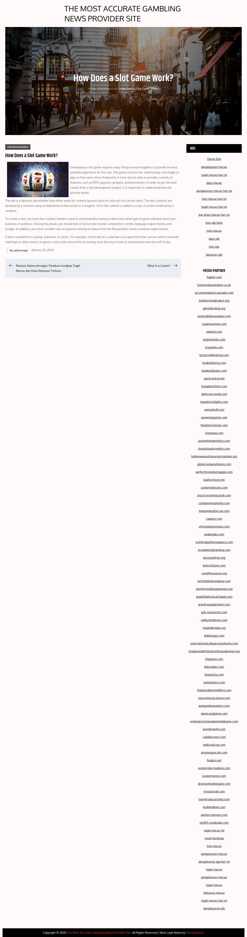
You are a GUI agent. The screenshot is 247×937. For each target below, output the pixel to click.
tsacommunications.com (214, 698)
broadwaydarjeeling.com (214, 550)
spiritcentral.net (214, 378)
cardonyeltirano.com (214, 487)
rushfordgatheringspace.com (214, 542)
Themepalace (195, 932)
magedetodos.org (214, 628)
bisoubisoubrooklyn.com (214, 448)
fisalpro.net (214, 760)
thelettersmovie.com (214, 425)
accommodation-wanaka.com (214, 293)
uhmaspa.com (214, 433)
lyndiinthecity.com (214, 363)
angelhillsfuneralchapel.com (214, 596)
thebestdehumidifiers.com (214, 690)
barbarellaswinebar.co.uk (214, 285)
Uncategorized (17, 146)
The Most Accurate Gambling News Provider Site (122, 13)
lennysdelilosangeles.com (214, 316)
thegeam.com (214, 659)
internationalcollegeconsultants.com (214, 643)
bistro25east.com (214, 565)
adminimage (20, 250)
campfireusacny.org (214, 573)
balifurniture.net (214, 480)
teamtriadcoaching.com (214, 799)
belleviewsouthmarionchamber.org (214, 456)
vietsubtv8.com (214, 409)
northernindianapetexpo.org (214, 589)
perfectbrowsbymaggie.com (214, 472)
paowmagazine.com (214, 417)
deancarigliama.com (214, 713)
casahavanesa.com (214, 324)
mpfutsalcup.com (214, 745)
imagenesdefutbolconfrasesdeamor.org (214, 651)
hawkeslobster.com (214, 370)
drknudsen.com (214, 667)
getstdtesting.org (214, 308)
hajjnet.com (214, 277)
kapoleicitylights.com (214, 402)
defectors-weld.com (214, 394)
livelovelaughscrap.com (214, 511)
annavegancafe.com (214, 752)
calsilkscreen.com (214, 737)
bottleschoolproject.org (214, 300)
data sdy (214, 239)
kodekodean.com (214, 807)
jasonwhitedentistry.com (214, 441)
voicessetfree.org (214, 557)
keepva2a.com (214, 674)
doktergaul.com (214, 635)
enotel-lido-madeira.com (214, 768)
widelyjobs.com (214, 534)
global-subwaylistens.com (214, 464)
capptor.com (214, 519)
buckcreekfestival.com (214, 355)
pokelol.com (214, 331)
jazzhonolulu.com (214, 339)
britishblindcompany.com (214, 581)
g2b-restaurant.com (214, 612)
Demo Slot (214, 159)
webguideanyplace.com (214, 706)
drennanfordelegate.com (214, 783)
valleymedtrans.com (214, 620)
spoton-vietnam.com (214, 815)
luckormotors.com (214, 776)
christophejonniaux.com (214, 526)
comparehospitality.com (214, 503)
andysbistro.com (214, 682)
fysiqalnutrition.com (214, 386)
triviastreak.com (214, 791)
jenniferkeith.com (214, 729)
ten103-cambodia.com (214, 822)
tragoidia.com (214, 347)
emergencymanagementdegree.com (214, 721)
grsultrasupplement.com (214, 604)
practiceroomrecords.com (214, 495)
